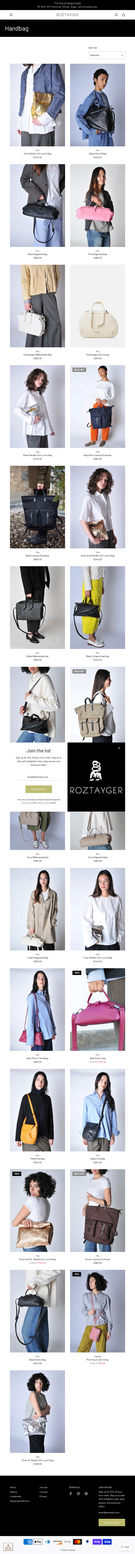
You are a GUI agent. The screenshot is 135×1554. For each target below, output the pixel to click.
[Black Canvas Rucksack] (37, 507)
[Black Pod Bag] (97, 1110)
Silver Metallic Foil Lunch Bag (37, 455)
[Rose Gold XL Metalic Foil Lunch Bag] (37, 1210)
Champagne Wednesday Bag (37, 354)
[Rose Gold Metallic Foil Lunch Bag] (97, 507)
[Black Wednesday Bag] (37, 607)
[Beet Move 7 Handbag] (37, 1009)
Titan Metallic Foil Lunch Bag (97, 957)
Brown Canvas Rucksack (97, 1259)
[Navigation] (11, 14)
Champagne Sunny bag (97, 354)
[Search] (116, 14)
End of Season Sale (70, 3)
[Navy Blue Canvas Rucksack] (97, 406)
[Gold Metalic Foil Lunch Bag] (37, 105)
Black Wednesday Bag (37, 656)
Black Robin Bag (37, 1359)
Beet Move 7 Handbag (37, 1058)
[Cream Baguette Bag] (37, 909)
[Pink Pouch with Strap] (97, 1311)
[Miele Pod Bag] (37, 1110)
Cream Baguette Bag (37, 957)
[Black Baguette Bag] (37, 205)
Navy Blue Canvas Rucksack (97, 455)
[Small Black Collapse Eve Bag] (37, 708)
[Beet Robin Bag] (97, 1009)
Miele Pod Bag (37, 1158)
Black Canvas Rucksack (37, 555)
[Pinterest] (86, 1493)
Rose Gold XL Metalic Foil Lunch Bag (37, 1259)
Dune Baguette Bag (97, 857)
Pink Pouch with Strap (97, 1359)
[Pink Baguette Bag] (97, 205)
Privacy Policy (27, 802)
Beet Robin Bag (97, 1058)
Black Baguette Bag (37, 254)
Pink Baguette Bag (97, 254)
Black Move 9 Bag (97, 153)
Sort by (92, 48)
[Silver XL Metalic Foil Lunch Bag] (37, 1411)
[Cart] (123, 14)
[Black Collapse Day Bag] (97, 607)
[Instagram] (78, 1493)
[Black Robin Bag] (37, 1311)
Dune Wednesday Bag (37, 857)
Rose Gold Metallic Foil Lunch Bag (97, 555)
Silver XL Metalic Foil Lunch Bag (37, 1460)
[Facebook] (70, 1493)
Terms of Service (44, 802)
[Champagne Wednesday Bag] (37, 306)
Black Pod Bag (98, 1158)
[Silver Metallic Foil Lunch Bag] (37, 406)
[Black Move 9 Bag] (97, 105)
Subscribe (111, 1522)
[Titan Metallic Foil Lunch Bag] (97, 909)
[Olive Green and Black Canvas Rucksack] (97, 708)
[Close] (119, 748)
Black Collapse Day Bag (97, 656)
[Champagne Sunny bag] (97, 306)
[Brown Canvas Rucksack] (97, 1210)
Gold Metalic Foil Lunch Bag (37, 153)
